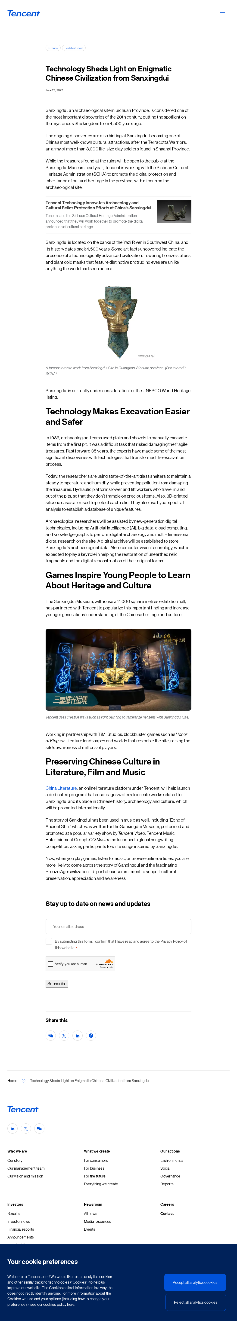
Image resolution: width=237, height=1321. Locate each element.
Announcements (20, 1237)
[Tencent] (24, 13)
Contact (167, 1213)
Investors (15, 1204)
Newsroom (93, 1204)
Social (165, 1168)
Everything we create (101, 1183)
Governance (170, 1176)
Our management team (26, 1168)
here (70, 1304)
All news (90, 1213)
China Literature (61, 788)
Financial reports (20, 1229)
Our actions (170, 1151)
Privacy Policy (172, 941)
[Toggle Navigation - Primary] (223, 13)
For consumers (96, 1160)
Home (12, 1080)
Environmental (171, 1160)
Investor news (18, 1221)
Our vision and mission (25, 1176)
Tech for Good (74, 48)
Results (13, 1213)
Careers (167, 1204)
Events (89, 1229)
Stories (53, 48)
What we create (97, 1151)
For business (94, 1168)
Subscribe (56, 983)
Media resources (97, 1221)
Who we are (17, 1151)
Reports (167, 1183)
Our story (14, 1160)
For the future (95, 1176)
